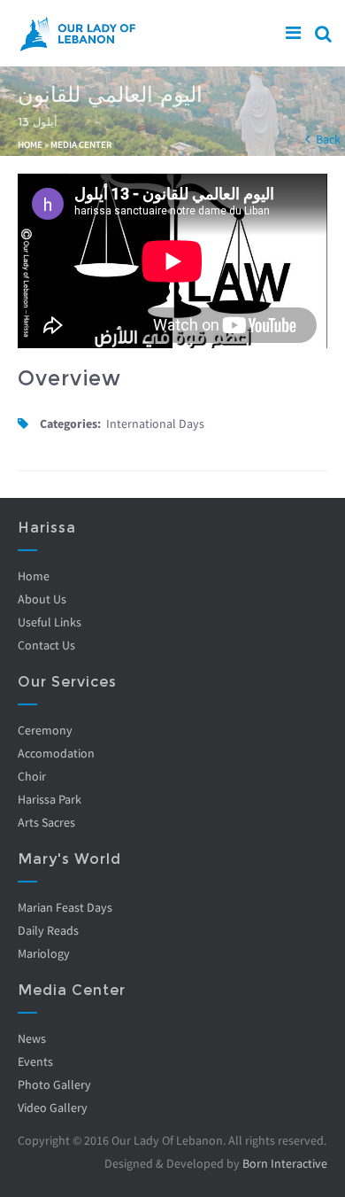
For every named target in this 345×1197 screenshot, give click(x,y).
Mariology (44, 953)
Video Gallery (53, 1107)
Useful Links (49, 622)
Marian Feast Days (65, 907)
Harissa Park (49, 799)
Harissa (47, 527)
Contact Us (46, 645)
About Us (42, 599)
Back (328, 139)
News (32, 1038)
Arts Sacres (46, 822)
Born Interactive (284, 1163)
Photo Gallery (54, 1084)
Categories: (70, 423)
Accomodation (56, 753)
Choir (32, 776)
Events (35, 1061)
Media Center (81, 144)
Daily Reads (48, 930)
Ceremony (45, 730)
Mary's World (69, 859)
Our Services (67, 681)
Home (30, 144)
